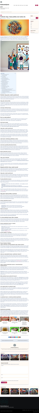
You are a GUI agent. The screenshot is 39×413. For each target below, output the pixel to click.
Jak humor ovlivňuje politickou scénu (4, 78)
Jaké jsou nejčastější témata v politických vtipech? (7, 89)
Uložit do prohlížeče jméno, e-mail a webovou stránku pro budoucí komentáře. (10, 380)
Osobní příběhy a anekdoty (4, 87)
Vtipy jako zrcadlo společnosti (5, 82)
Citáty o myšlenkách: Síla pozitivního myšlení (5, 393)
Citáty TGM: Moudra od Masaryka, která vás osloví (14, 393)
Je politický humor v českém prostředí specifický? (7, 92)
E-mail (2, 377)
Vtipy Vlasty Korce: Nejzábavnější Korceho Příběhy (14, 357)
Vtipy (22, 5)
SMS (20, 5)
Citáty (16, 5)
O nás (24, 5)
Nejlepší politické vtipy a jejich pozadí (5, 81)
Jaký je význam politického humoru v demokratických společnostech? (9, 90)
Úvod (14, 5)
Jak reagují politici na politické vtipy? (5, 91)
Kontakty (26, 5)
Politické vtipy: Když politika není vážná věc (12, 16)
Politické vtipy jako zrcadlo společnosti (5, 74)
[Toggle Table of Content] (15, 73)
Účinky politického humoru (4, 84)
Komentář (2, 365)
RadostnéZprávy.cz (4, 18)
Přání (18, 5)
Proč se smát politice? (3, 76)
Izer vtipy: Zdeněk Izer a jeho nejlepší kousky (5, 357)
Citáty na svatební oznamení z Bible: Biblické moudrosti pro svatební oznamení (33, 393)
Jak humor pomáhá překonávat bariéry (6, 79)
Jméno (2, 374)
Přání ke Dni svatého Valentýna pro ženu (23, 393)
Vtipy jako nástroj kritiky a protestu (4, 83)
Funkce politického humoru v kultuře (5, 86)
